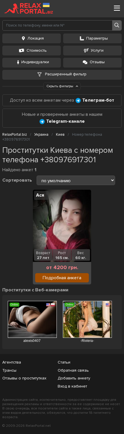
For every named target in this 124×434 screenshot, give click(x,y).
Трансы (9, 370)
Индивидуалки (35, 61)
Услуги (97, 50)
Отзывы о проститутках (24, 378)
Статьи (64, 362)
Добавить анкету (74, 378)
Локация (35, 38)
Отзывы (97, 61)
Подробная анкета (62, 278)
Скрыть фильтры (60, 86)
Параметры (97, 38)
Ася (40, 195)
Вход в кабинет (72, 386)
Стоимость (37, 50)
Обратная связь (73, 370)
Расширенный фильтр (65, 74)
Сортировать (17, 180)
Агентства (11, 362)
